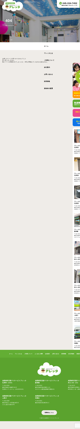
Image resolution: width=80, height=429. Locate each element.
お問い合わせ (48, 74)
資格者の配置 (48, 88)
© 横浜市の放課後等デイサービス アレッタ (49, 418)
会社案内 (47, 67)
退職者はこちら (49, 412)
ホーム (7, 39)
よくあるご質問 (39, 353)
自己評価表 (71, 353)
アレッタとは (48, 53)
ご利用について (49, 60)
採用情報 (47, 81)
